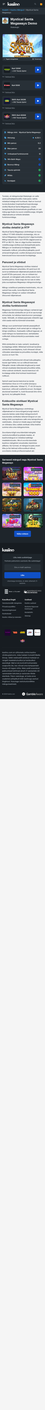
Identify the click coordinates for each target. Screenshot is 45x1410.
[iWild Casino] (38, 116)
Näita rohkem (22, 534)
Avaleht (5, 10)
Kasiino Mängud (17, 10)
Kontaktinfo (29, 612)
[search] (35, 4)
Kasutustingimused (9, 610)
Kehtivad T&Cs (10, 77)
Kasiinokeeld (6, 614)
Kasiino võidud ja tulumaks (11, 617)
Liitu (22, 575)
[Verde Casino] (38, 70)
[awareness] (34, 694)
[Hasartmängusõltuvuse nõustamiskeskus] (32, 591)
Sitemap (28, 616)
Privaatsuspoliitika (8, 606)
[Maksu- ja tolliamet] (11, 592)
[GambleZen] (38, 101)
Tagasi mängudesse (12, 59)
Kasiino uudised (30, 603)
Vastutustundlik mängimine (12, 603)
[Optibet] (38, 85)
